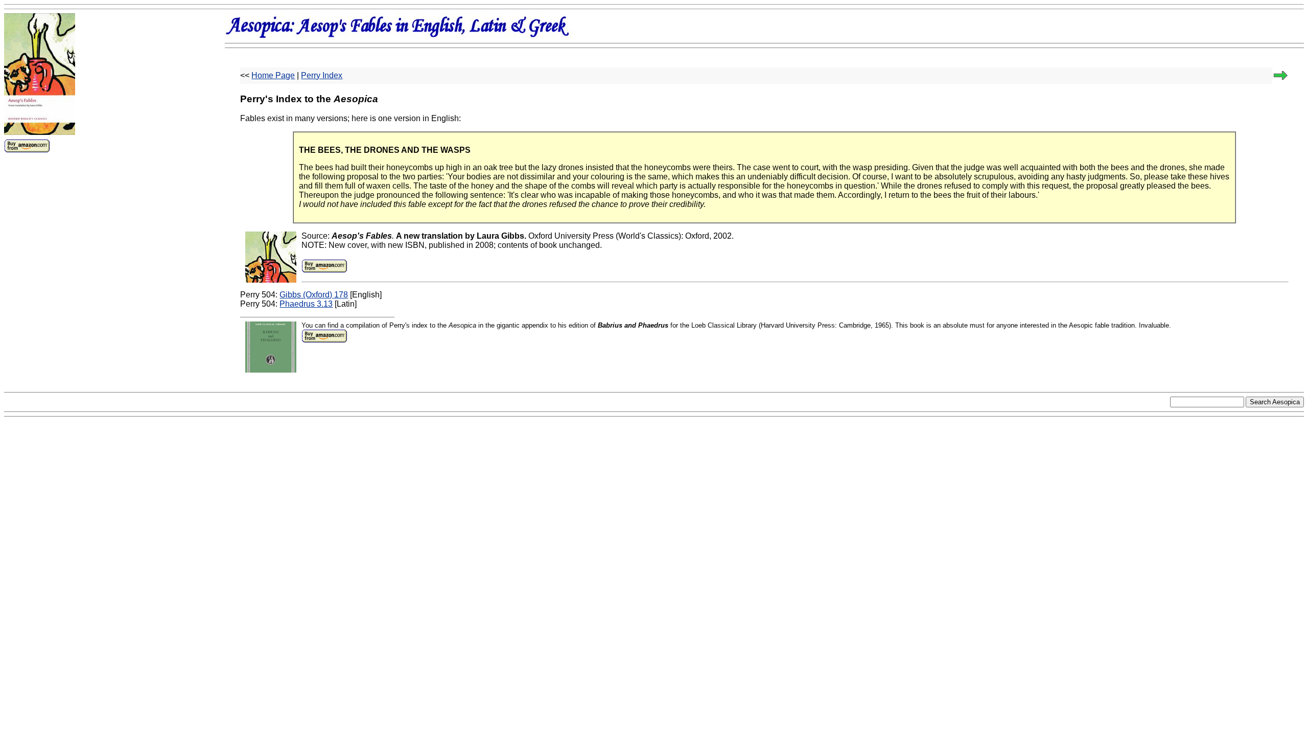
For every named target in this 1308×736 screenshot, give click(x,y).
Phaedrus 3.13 (306, 304)
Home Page (273, 75)
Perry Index (321, 75)
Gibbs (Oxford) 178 (313, 294)
